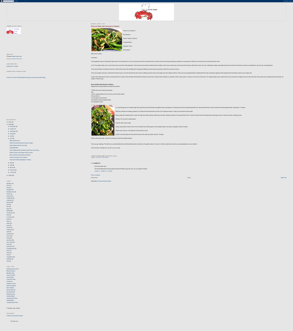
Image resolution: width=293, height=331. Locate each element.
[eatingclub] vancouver (13, 269)
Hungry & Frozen (11, 283)
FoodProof (9, 281)
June (11, 138)
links (8, 221)
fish (7, 206)
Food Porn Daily (11, 279)
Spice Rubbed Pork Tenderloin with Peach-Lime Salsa (24, 150)
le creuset (9, 217)
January (12, 172)
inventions (9, 212)
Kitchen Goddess (11, 285)
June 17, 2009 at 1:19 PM (103, 171)
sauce (8, 236)
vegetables (105, 157)
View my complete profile (14, 58)
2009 (9, 124)
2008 (9, 175)
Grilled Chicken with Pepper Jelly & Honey (21, 152)
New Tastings (10, 287)
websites (9, 259)
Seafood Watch (11, 296)
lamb (8, 215)
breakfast (9, 189)
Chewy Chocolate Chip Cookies (18, 157)
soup (8, 244)
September (13, 131)
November (13, 126)
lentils (8, 219)
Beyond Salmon (11, 271)
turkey (8, 252)
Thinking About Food (12, 302)
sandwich (9, 233)
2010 (9, 122)
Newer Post (94, 177)
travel (8, 250)
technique (9, 246)
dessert (9, 202)
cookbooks (9, 198)
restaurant (9, 229)
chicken (9, 196)
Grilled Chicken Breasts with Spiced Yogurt (21, 143)
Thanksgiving (10, 248)
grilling (8, 210)
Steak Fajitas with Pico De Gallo (18, 145)
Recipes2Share (11, 292)
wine (8, 261)
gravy (8, 208)
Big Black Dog (10, 273)
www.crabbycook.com (15, 56)
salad (8, 231)
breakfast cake (10, 191)
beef (8, 185)
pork (8, 225)
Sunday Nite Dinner (12, 298)
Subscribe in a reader (12, 66)
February (12, 170)
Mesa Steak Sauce (15, 140)
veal (8, 254)
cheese (9, 194)
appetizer (9, 183)
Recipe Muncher (11, 290)
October (12, 129)
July (11, 136)
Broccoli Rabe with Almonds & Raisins (105, 26)
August (12, 133)
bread (8, 187)
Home (189, 177)
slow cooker (10, 242)
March (12, 167)
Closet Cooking (11, 275)
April (11, 165)
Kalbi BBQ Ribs (14, 147)
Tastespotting (10, 300)
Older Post (283, 177)
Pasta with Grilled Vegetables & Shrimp (20, 159)
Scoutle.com (14, 323)
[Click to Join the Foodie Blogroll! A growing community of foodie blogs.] (26, 77)
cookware (9, 200)
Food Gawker (10, 277)
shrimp (8, 238)
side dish (98, 157)
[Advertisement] (13, 109)
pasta (8, 223)
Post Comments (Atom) (105, 181)
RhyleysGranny (11, 294)
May (11, 162)
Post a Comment (95, 175)
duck (8, 204)
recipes (9, 227)
